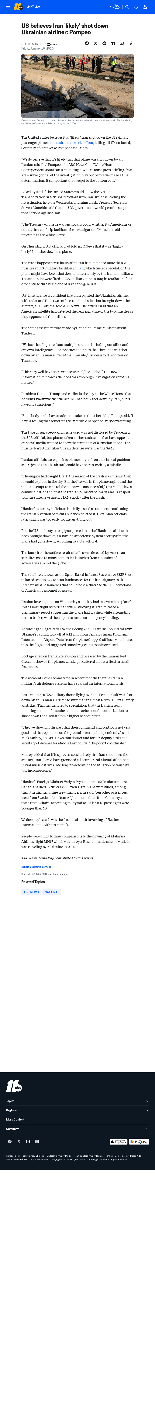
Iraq (80, 267)
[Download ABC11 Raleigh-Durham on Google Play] (139, 1142)
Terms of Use (112, 1156)
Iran (89, 142)
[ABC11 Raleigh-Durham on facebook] (10, 1141)
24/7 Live (33, 7)
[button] (8, 6)
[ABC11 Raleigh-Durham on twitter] (19, 1141)
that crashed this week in (66, 142)
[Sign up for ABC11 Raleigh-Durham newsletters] (37, 1141)
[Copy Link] (130, 43)
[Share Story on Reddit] (104, 43)
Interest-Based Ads (131, 1156)
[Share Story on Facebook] (87, 43)
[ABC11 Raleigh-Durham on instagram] (28, 1141)
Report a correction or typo (36, 867)
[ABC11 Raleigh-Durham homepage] (18, 7)
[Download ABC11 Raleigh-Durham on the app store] (119, 1142)
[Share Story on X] (95, 43)
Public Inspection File (16, 1160)
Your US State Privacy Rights (88, 1156)
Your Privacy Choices (33, 1156)
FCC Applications (39, 1160)
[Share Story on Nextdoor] (113, 43)
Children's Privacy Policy (59, 1156)
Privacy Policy (13, 1156)
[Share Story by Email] (122, 43)
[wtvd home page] (14, 1086)
